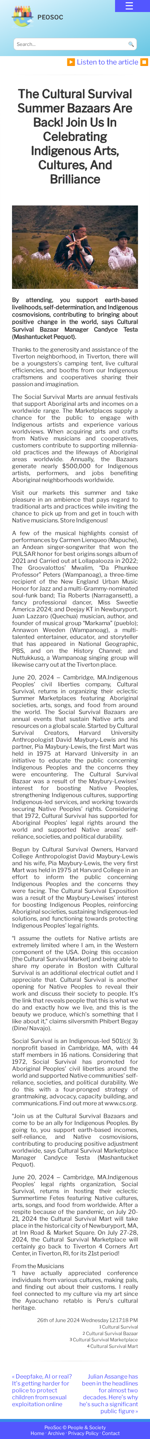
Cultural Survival (120, 1327)
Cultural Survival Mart (114, 1346)
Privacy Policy (83, 1433)
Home (37, 1433)
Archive (56, 1433)
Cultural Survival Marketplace (105, 1340)
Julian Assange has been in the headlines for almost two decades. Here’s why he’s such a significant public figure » (108, 1394)
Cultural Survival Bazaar (112, 1333)
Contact (111, 1433)
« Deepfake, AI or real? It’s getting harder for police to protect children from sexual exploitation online (42, 1390)
